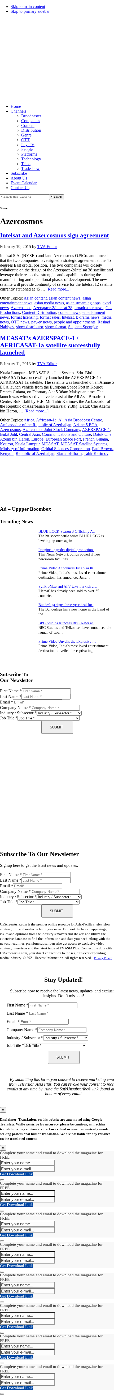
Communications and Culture (66, 434)
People (27, 149)
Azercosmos (21, 307)
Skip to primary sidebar (30, 11)
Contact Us (20, 187)
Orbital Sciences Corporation (65, 448)
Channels (18, 111)
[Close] (2, 1180)
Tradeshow (30, 168)
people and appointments (74, 322)
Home (16, 106)
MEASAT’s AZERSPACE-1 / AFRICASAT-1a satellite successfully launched (50, 345)
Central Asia (29, 434)
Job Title (8, 718)
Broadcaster (31, 116)
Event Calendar (24, 183)
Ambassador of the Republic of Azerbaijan (35, 425)
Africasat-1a (46, 420)
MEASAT (50, 444)
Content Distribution (39, 312)
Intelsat (68, 317)
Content (27, 125)
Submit (56, 727)
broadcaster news (88, 307)
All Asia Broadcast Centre (80, 420)
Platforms (29, 154)
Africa (29, 420)
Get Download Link (16, 1174)
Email (6, 702)
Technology (31, 159)
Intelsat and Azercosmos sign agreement (54, 235)
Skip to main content (28, 6)
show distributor (29, 327)
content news (69, 312)
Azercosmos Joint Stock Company (51, 429)
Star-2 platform (69, 453)
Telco (25, 163)
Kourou (6, 444)
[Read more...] (58, 289)
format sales (50, 317)
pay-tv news (41, 322)
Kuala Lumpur (27, 444)
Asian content (35, 298)
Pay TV (27, 144)
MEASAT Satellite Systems (84, 444)
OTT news (20, 322)
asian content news (64, 298)
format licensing (24, 317)
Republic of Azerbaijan (35, 453)
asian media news (49, 303)
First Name (11, 691)
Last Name (10, 696)
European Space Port (63, 439)
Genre (26, 135)
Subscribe (19, 173)
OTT (25, 140)
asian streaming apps (83, 303)
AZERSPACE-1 (96, 429)
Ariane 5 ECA (85, 425)
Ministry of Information (19, 448)
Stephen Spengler (83, 327)
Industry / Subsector (18, 713)
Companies (30, 120)
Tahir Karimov (96, 453)
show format (55, 327)
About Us (19, 178)
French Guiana (95, 439)
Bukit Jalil (8, 434)
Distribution (31, 130)
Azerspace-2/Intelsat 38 (52, 307)
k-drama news (87, 317)
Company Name (15, 707)
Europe (37, 439)
